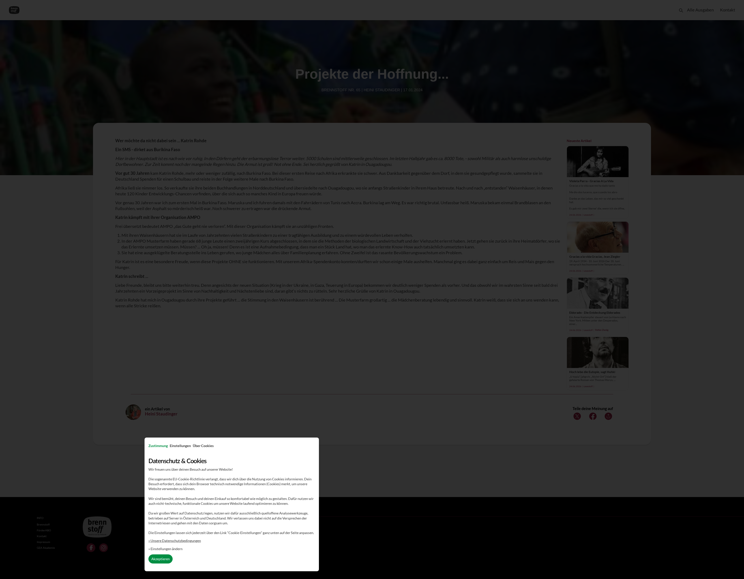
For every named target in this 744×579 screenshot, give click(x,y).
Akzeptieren (160, 559)
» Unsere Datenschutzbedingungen (174, 541)
